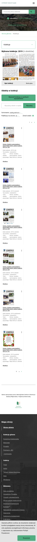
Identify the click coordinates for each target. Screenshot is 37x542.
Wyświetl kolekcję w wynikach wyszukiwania (19, 97)
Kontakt (6, 507)
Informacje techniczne (11, 504)
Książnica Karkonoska (11, 439)
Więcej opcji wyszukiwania (17, 25)
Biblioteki (6, 443)
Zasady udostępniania (11, 497)
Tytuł (5, 465)
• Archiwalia (7, 454)
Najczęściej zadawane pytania (13, 510)
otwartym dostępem (25, 18)
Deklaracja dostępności (11, 516)
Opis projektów (8, 491)
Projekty (6, 446)
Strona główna (6, 34)
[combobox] (15, 12)
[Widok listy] (32, 116)
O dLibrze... (7, 519)
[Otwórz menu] (34, 3)
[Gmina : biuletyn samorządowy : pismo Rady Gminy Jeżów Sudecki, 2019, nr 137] (11, 175)
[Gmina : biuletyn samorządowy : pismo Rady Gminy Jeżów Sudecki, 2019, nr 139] (11, 257)
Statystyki (6, 513)
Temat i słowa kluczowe (11, 472)
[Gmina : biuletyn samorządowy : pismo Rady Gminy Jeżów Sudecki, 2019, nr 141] (11, 338)
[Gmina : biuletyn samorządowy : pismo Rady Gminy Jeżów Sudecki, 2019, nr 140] (11, 297)
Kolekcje (7, 45)
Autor (5, 468)
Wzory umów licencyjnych (12, 500)
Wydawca (6, 480)
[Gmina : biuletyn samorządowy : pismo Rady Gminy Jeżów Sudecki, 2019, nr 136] (11, 134)
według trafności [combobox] (14, 112)
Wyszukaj (29, 106)
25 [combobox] (16, 116)
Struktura (5, 161)
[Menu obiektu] (21, 128)
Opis (5, 476)
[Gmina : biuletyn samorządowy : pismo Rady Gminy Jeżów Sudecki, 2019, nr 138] (11, 216)
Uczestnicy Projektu (10, 494)
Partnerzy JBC (8, 450)
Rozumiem (26, 538)
